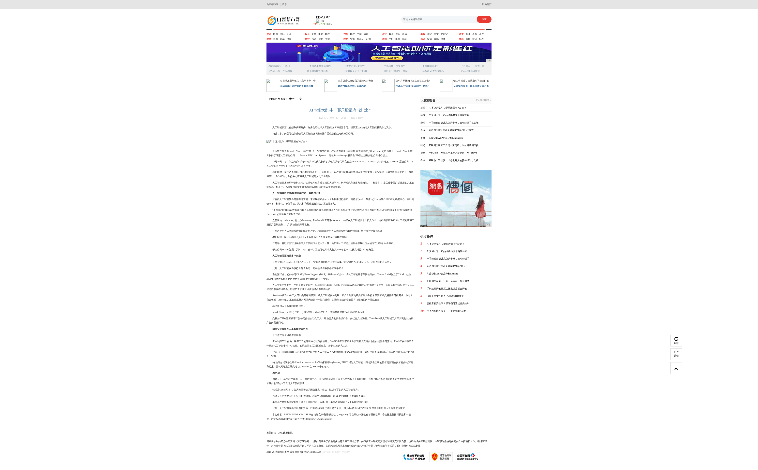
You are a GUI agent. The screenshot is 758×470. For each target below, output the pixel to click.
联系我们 (326, 451)
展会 (397, 34)
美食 (422, 34)
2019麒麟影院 (285, 432)
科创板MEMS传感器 (433, 71)
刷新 (676, 343)
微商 (461, 39)
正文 (299, 98)
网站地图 (346, 451)
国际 (282, 34)
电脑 (397, 39)
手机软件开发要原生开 (396, 66)
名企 (391, 34)
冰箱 (366, 34)
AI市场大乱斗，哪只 (279, 66)
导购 (275, 39)
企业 (384, 34)
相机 (404, 39)
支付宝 (444, 34)
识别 (368, 39)
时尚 (345, 39)
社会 (289, 34)
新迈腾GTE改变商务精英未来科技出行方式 (451, 130)
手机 (391, 39)
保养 (289, 39)
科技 (307, 39)
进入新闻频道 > (483, 100)
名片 (474, 34)
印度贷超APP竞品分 (356, 66)
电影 (320, 34)
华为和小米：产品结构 (280, 71)
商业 (468, 34)
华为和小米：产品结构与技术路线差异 (449, 115)
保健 (443, 39)
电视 (327, 34)
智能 (352, 39)
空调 (359, 34)
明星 (314, 34)
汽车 (345, 34)
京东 (436, 34)
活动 (404, 34)
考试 (314, 39)
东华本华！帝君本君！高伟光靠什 (298, 86)
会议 (481, 34)
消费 (461, 34)
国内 (275, 34)
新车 (282, 39)
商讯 (422, 39)
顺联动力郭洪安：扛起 (396, 71)
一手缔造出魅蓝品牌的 (319, 66)
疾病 (429, 39)
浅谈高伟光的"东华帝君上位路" (412, 86)
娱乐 (307, 34)
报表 (481, 39)
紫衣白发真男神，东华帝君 (352, 86)
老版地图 (336, 451)
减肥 (436, 39)
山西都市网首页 (276, 98)
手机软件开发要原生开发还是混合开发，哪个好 (453, 153)
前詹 (468, 39)
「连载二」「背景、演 (473, 66)
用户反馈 (676, 354)
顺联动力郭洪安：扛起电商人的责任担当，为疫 (453, 160)
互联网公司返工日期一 (357, 71)
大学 (327, 39)
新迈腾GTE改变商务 (317, 71)
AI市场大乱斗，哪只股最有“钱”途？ (447, 107)
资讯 (268, 34)
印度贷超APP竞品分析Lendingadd (446, 138)
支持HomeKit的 (430, 66)
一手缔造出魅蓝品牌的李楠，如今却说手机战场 (453, 122)
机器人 (360, 39)
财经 (268, 39)
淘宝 (429, 34)
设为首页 (487, 4)
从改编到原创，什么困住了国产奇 (471, 86)
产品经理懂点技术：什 (473, 71)
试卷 (320, 39)
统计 (474, 39)
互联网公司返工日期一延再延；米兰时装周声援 (453, 145)
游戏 (384, 39)
